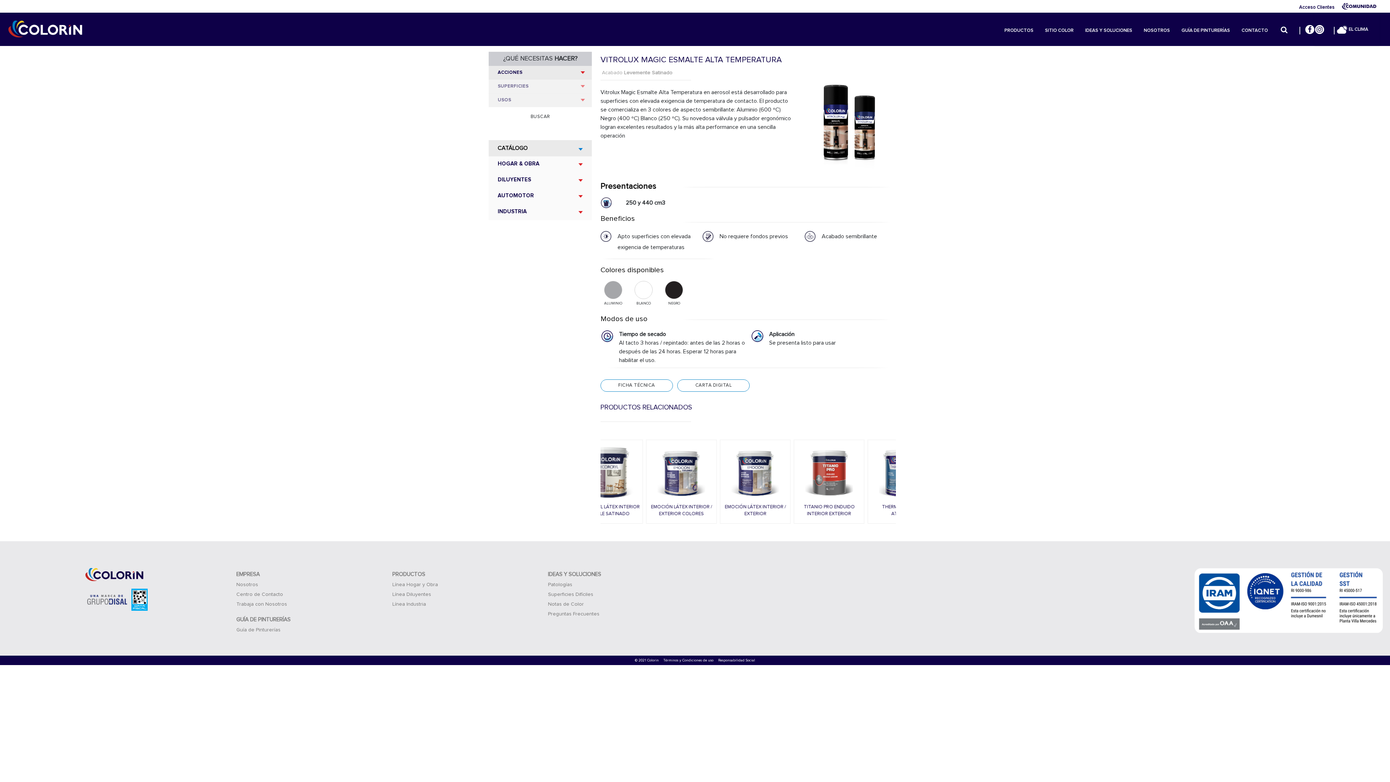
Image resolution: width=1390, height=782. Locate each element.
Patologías (560, 584)
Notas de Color (566, 604)
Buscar (540, 116)
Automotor (516, 195)
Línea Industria (409, 604)
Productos (1018, 30)
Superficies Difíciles (570, 594)
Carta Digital (713, 385)
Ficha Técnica (636, 385)
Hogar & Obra (518, 164)
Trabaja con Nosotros (261, 604)
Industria (512, 211)
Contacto (1255, 30)
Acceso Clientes (1317, 7)
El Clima (1358, 29)
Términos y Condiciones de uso (688, 660)
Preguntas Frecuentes (573, 614)
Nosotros (1157, 30)
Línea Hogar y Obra (415, 584)
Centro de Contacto (259, 594)
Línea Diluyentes (411, 594)
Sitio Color (1059, 30)
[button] (596, 482)
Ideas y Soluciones (1108, 30)
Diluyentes (514, 179)
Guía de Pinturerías (1206, 30)
